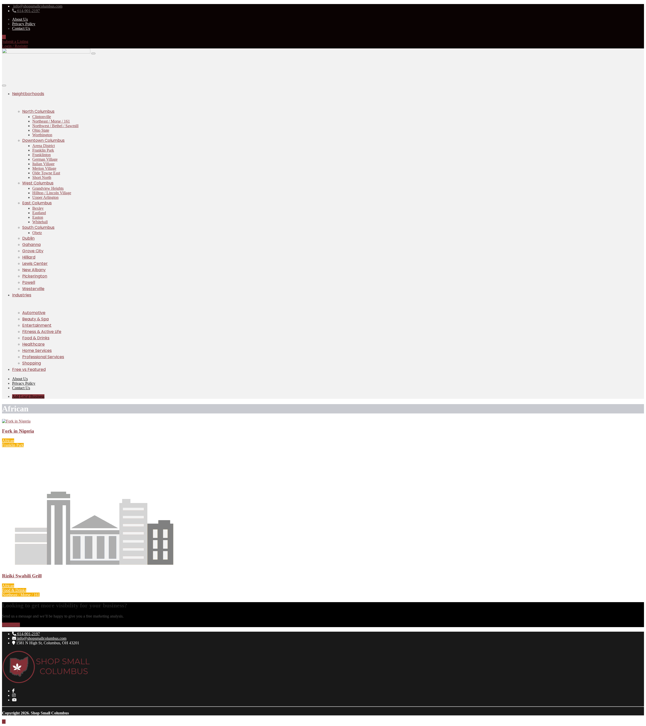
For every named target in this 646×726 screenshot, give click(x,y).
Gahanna (31, 244)
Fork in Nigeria (18, 431)
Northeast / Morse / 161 (51, 121)
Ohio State (40, 130)
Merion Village (44, 168)
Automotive (33, 313)
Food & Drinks (35, 338)
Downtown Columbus (43, 140)
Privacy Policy (23, 24)
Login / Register (15, 46)
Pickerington (34, 276)
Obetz (37, 233)
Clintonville (41, 117)
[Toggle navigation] (93, 53)
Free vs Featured (29, 369)
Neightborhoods (28, 94)
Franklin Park (43, 150)
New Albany (34, 270)
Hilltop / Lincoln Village (51, 193)
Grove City (32, 251)
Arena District (43, 146)
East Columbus (37, 203)
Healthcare (33, 344)
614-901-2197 (28, 634)
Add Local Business (28, 396)
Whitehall (40, 222)
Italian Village (43, 164)
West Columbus (37, 183)
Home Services (37, 350)
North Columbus (38, 111)
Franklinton (41, 155)
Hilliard (28, 257)
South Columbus (38, 227)
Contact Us (21, 28)
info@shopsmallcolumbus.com (41, 638)
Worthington (42, 135)
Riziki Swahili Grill (22, 575)
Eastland (39, 213)
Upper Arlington (45, 197)
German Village (45, 159)
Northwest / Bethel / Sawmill (55, 126)
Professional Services (43, 357)
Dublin (28, 238)
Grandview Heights (48, 188)
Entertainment (36, 325)
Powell (28, 282)
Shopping (31, 363)
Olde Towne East (46, 173)
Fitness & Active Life (41, 331)
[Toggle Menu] (4, 85)
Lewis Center (35, 263)
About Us (20, 19)
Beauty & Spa (35, 319)
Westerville (33, 289)
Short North (41, 177)
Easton (37, 217)
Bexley (38, 208)
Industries (21, 295)
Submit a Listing (15, 41)
